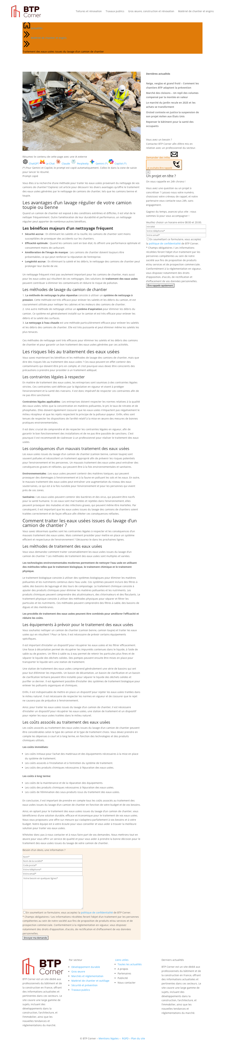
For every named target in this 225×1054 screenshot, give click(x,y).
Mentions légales (109, 1038)
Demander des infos (158, 157)
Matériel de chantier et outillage (90, 980)
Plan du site (138, 1038)
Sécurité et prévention (84, 985)
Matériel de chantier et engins (196, 11)
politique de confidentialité (97, 912)
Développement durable (85, 967)
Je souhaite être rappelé (159, 167)
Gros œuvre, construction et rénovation (151, 11)
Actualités (37, 28)
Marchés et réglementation (87, 976)
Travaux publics (115, 11)
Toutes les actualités (130, 964)
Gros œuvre (78, 971)
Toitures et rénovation (89, 11)
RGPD (125, 1038)
